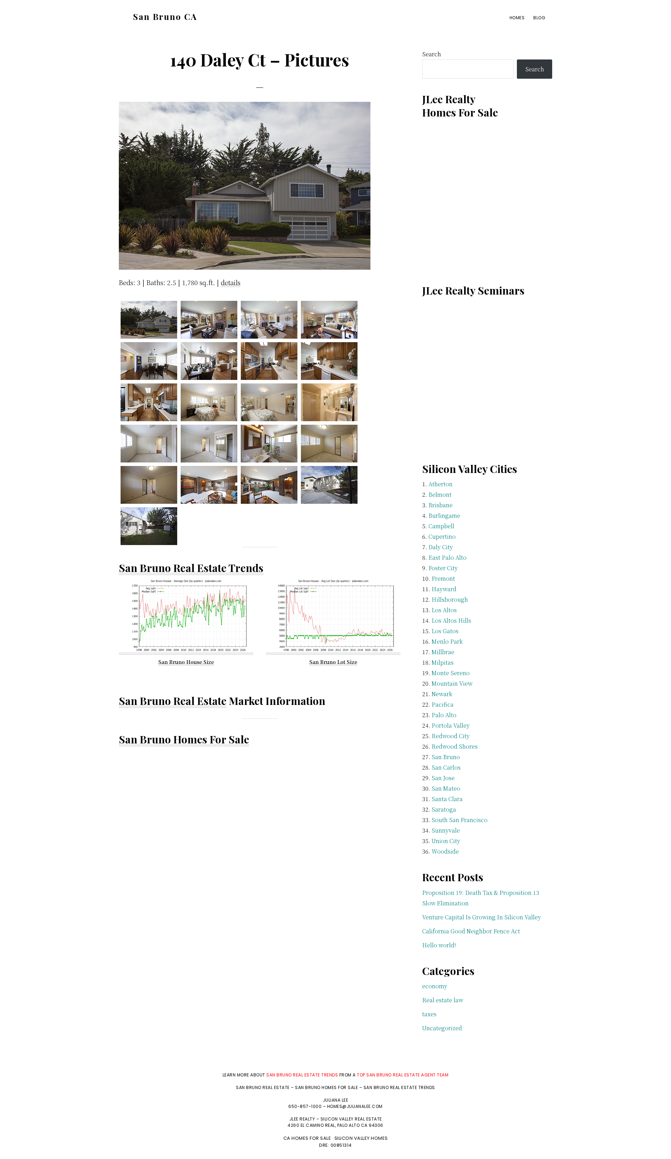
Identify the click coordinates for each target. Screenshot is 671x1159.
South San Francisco (460, 820)
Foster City (443, 568)
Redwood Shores (455, 746)
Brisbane (440, 505)
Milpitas (443, 662)
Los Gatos (445, 631)
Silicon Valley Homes (361, 1138)
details (230, 282)
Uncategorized (442, 1028)
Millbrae (443, 652)
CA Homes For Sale (307, 1138)
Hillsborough (450, 599)
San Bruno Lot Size (333, 661)
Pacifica (443, 704)
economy (434, 986)
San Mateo (446, 788)
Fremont (443, 578)
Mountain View (452, 683)
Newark (442, 694)
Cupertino (442, 536)
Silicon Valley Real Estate (351, 1119)
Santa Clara (447, 799)
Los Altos (444, 610)
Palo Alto (444, 715)
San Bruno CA (165, 16)
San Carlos (446, 767)
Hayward (444, 589)
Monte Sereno (451, 673)
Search (431, 54)
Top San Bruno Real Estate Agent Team (402, 1075)
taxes (429, 1014)
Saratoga (444, 809)
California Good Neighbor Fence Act (471, 931)
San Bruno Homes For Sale (184, 739)
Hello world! (439, 945)
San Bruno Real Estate (172, 701)
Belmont (440, 494)
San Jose (443, 778)
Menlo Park (447, 641)
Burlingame (444, 515)
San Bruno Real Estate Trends (191, 568)
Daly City (440, 547)
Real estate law (442, 1000)
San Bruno (446, 757)
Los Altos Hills (451, 620)
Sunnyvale (446, 830)
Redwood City (451, 736)
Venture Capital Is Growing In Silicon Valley (481, 917)
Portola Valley (451, 725)
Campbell (441, 526)
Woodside (445, 851)
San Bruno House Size (186, 661)
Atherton (440, 484)
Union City (446, 841)
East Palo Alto (447, 557)
